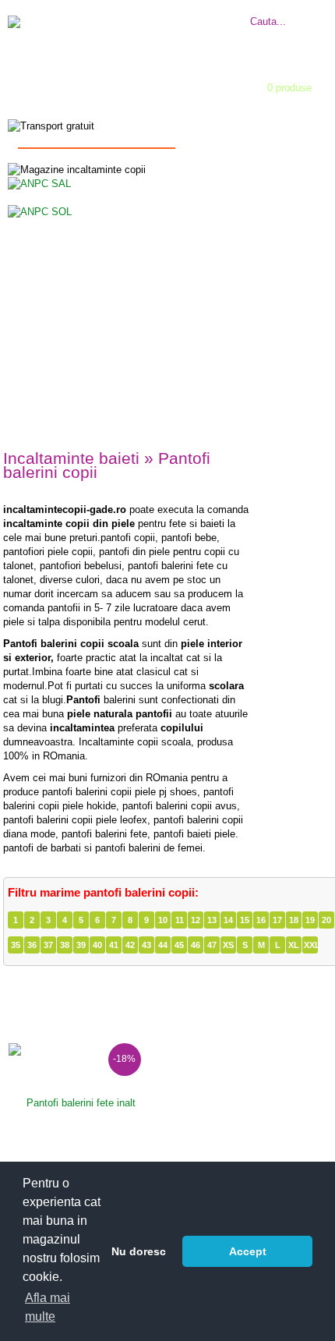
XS (228, 945)
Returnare (191, 27)
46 (195, 945)
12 (195, 920)
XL (293, 945)
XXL (311, 945)
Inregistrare (153, 103)
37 (48, 945)
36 (32, 945)
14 (228, 920)
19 (310, 920)
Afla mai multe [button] (47, 1307)
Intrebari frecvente (210, 13)
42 (130, 945)
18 (293, 920)
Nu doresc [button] (138, 1251)
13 (212, 920)
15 (244, 920)
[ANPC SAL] (39, 183)
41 (113, 945)
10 (163, 920)
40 (97, 945)
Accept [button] (247, 1251)
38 (64, 945)
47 (212, 945)
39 (81, 945)
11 (179, 920)
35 (15, 945)
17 (277, 920)
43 (146, 945)
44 (163, 945)
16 (261, 920)
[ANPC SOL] (40, 211)
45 (179, 945)
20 (326, 920)
